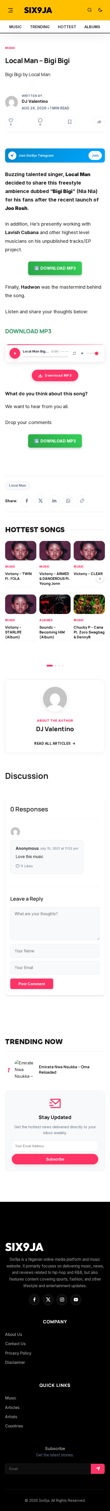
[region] (55, 604)
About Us (13, 1334)
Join (95, 155)
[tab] (50, 666)
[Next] (100, 578)
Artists (11, 1416)
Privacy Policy (18, 1353)
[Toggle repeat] (74, 353)
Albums (45, 620)
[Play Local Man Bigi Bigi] (14, 353)
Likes (27, 866)
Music (10, 48)
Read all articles (52, 743)
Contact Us (15, 1343)
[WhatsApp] (68, 501)
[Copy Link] (81, 501)
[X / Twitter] (40, 501)
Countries (14, 1426)
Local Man (17, 485)
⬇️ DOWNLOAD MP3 (55, 268)
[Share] (99, 122)
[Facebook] (26, 501)
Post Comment (31, 984)
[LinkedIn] (54, 501)
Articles (12, 1407)
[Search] (89, 10)
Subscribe (55, 1159)
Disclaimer (15, 1362)
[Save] (69, 122)
